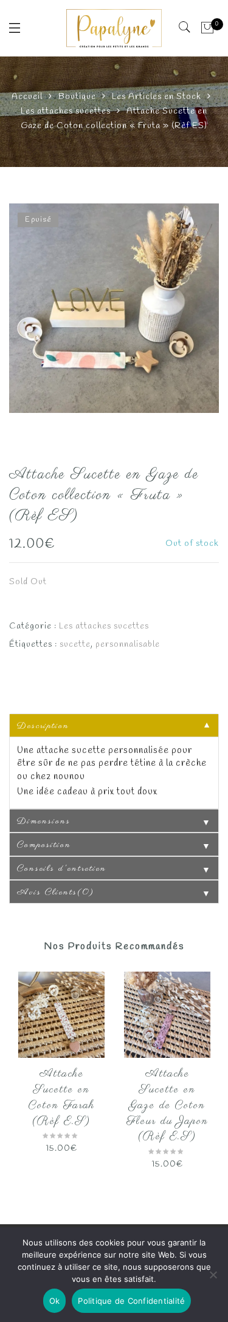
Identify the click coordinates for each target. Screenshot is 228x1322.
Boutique (77, 97)
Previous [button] (17, 1073)
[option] (114, 308)
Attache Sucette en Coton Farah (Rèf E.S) (62, 1097)
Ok (54, 1301)
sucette (75, 644)
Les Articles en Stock (156, 97)
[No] (213, 1275)
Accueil (27, 97)
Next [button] (204, 1073)
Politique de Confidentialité (131, 1301)
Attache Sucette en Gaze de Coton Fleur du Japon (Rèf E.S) (167, 1105)
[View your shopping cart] (207, 28)
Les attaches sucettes (66, 111)
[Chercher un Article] (185, 27)
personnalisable (127, 644)
